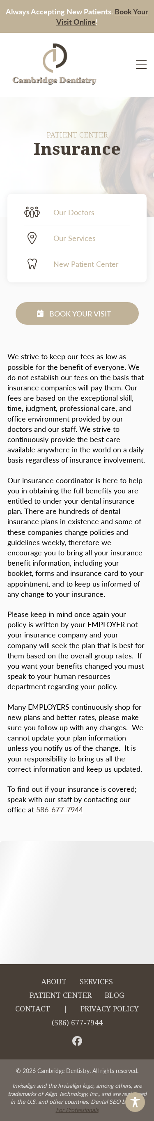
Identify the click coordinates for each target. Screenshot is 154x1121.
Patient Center (61, 995)
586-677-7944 (59, 809)
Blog (114, 995)
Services (96, 982)
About (54, 982)
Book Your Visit (80, 313)
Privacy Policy (109, 1009)
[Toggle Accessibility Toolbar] (135, 1102)
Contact (32, 1009)
